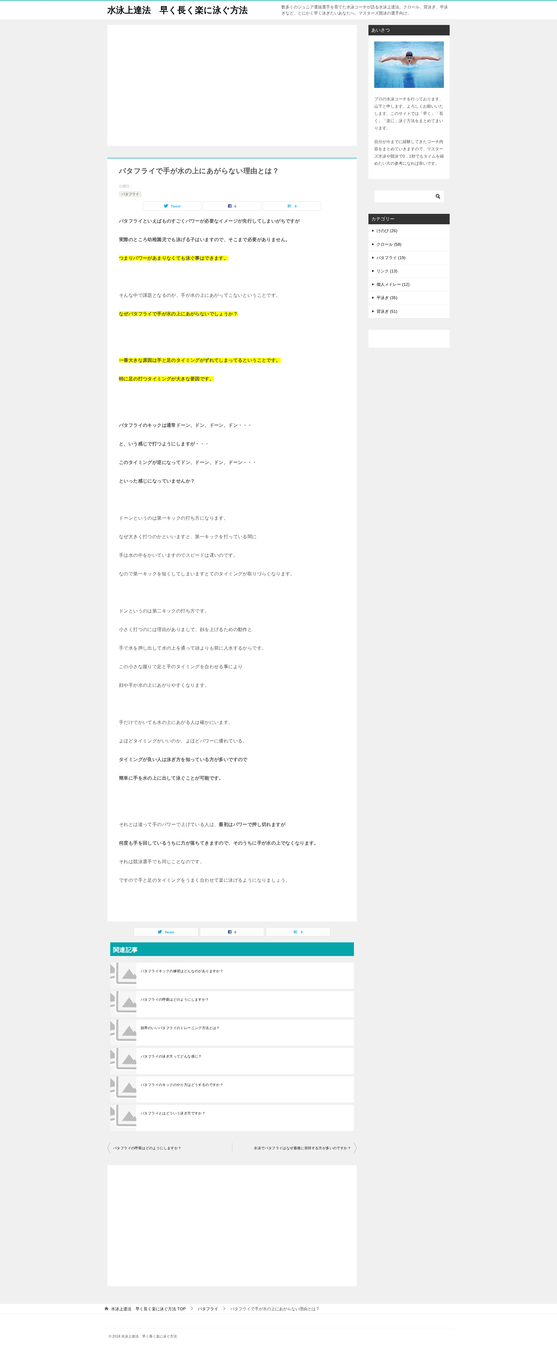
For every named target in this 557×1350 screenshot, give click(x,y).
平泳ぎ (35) (387, 297)
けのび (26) (387, 230)
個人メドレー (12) (393, 284)
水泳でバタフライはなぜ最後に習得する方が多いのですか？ (302, 1148)
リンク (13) (387, 271)
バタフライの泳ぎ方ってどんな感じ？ (171, 1056)
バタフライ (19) (391, 257)
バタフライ (130, 194)
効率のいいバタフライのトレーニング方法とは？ (180, 1028)
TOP (148, 1308)
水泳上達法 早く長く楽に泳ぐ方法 (177, 10)
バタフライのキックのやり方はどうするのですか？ (182, 1085)
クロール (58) (389, 244)
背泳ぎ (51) (387, 311)
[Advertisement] (232, 85)
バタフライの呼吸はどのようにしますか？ (175, 999)
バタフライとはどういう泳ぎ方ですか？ (173, 1113)
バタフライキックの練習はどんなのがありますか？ (182, 971)
